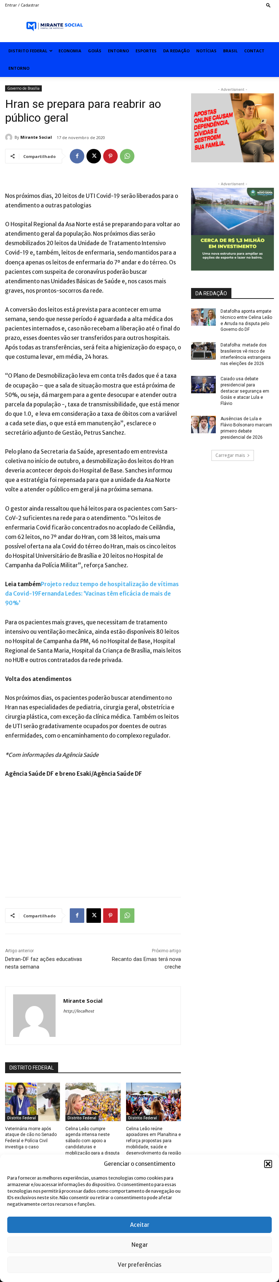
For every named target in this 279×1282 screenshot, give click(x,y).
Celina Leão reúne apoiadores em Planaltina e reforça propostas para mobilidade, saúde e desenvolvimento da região (153, 1141)
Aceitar (139, 1224)
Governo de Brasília (23, 88)
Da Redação (176, 50)
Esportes (146, 50)
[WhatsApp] (127, 156)
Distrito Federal (27, 50)
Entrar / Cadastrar (22, 5)
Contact (254, 50)
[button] (268, 1164)
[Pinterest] (110, 156)
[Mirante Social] (10, 137)
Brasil (230, 50)
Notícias (206, 50)
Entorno (118, 50)
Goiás (94, 50)
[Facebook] (77, 156)
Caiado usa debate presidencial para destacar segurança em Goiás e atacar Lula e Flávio (245, 391)
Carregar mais (230, 455)
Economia (69, 50)
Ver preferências (139, 1264)
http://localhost (78, 1011)
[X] (93, 156)
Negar (140, 1244)
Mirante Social (36, 137)
